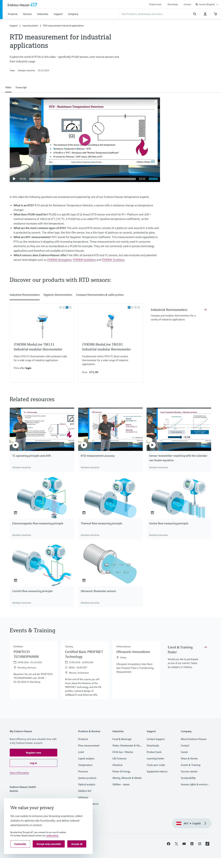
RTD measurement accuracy (98, 456)
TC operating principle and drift (31, 456)
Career (184, 752)
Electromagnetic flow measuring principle (37, 523)
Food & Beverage (121, 739)
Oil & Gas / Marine (122, 752)
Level (81, 752)
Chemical (117, 764)
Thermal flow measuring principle (101, 523)
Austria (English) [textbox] (207, 4)
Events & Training (190, 764)
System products (87, 777)
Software (83, 797)
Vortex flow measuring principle (168, 523)
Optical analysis (86, 784)
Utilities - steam (121, 784)
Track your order (156, 764)
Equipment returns (157, 771)
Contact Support (156, 739)
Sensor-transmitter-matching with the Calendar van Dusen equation (178, 458)
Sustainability (188, 777)
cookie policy (52, 835)
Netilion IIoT (85, 790)
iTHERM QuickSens (84, 260)
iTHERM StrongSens (59, 260)
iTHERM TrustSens (113, 260)
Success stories (189, 771)
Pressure (83, 771)
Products (83, 739)
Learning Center (30, 25)
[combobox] (209, 4)
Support (13, 25)
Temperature (85, 764)
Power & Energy (121, 771)
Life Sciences (119, 758)
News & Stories (189, 758)
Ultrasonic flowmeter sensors (98, 591)
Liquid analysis (86, 758)
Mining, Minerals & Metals (127, 777)
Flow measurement (88, 745)
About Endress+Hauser (194, 739)
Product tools (155, 4)
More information (19, 772)
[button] (8, 86)
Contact (187, 4)
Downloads (173, 4)
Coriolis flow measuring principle (32, 591)
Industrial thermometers (169, 310)
